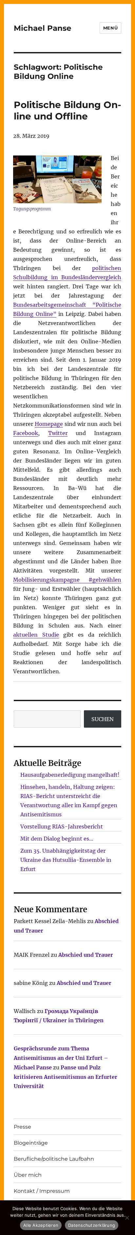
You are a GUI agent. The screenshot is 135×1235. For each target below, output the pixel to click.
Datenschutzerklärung (91, 1225)
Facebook (25, 433)
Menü (110, 27)
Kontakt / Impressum (42, 1191)
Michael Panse (42, 28)
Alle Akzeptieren (40, 1225)
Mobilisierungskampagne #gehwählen (67, 579)
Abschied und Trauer (85, 955)
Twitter (58, 433)
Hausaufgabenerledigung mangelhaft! (70, 775)
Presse (22, 1127)
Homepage (49, 424)
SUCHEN (102, 719)
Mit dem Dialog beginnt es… (56, 838)
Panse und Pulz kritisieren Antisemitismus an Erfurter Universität (65, 1077)
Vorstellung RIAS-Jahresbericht (61, 826)
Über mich (28, 1175)
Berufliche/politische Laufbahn (54, 1159)
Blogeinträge (31, 1143)
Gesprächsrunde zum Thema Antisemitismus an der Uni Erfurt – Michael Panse (61, 1058)
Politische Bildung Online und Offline (67, 110)
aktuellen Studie (36, 634)
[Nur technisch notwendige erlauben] (127, 1217)
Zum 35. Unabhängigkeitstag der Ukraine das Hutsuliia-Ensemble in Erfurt (65, 859)
